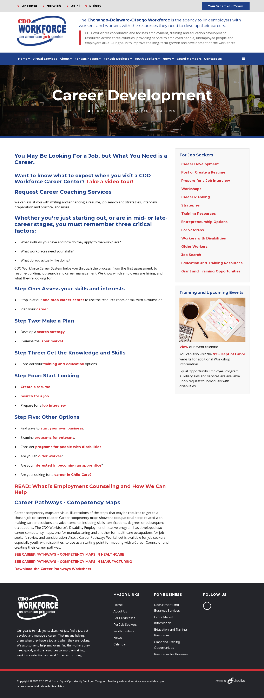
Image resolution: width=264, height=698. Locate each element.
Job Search (191, 255)
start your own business (61, 428)
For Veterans (192, 230)
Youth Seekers (123, 631)
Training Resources (198, 214)
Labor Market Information (163, 620)
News (167, 59)
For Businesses (87, 59)
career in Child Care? (73, 475)
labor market (51, 341)
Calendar (119, 644)
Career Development (200, 164)
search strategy (51, 332)
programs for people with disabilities (68, 447)
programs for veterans (54, 438)
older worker (49, 456)
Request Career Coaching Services (63, 192)
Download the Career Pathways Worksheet (52, 569)
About (65, 59)
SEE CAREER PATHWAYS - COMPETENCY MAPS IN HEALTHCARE (69, 554)
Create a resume (35, 387)
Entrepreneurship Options (204, 222)
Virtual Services (45, 59)
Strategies (190, 205)
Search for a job (35, 396)
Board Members (189, 59)
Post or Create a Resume (203, 172)
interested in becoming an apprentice (67, 465)
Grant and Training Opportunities (210, 271)
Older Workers (194, 247)
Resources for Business (171, 654)
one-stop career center (63, 300)
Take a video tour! (109, 181)
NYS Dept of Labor (229, 354)
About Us (120, 611)
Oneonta (29, 6)
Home (22, 59)
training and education (63, 364)
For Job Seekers (124, 111)
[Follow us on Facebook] (207, 606)
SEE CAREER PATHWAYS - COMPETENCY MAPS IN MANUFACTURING (73, 562)
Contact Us (213, 59)
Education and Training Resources (212, 263)
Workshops (191, 189)
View (183, 347)
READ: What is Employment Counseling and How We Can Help (90, 489)
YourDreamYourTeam (225, 6)
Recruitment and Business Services (167, 607)
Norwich (54, 6)
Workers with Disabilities (203, 238)
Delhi (75, 6)
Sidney (95, 6)
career (42, 309)
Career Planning (195, 197)
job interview (54, 405)
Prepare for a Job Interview (205, 181)
